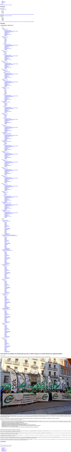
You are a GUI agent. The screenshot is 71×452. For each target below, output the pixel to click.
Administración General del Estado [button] (9, 31)
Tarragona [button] (6, 117)
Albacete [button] (6, 103)
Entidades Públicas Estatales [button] (8, 34)
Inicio (1, 14)
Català (2, 18)
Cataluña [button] (3, 113)
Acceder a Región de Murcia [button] (6, 210)
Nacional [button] (3, 28)
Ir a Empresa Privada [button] (5, 294)
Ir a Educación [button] (5, 279)
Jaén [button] (5, 41)
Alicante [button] (6, 142)
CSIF (1, 446)
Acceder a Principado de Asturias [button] (7, 202)
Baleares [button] (6, 223)
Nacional (3, 14)
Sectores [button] (4, 29)
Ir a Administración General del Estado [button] (7, 250)
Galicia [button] (2, 159)
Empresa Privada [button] (7, 33)
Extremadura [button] (3, 151)
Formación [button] (6, 59)
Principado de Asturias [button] (7, 233)
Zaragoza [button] (6, 53)
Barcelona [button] (6, 115)
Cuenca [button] (6, 104)
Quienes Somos (3, 1)
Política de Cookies (4, 450)
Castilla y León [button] (6, 225)
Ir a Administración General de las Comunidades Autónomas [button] (10, 235)
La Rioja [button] (3, 167)
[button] (1, 16)
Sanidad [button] (6, 35)
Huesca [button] (5, 52)
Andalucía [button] (3, 36)
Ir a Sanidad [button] (4, 338)
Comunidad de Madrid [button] (4, 132)
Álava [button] (5, 193)
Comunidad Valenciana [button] (4, 140)
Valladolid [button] (6, 93)
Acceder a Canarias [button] (5, 69)
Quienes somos (3, 447)
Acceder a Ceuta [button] (5, 125)
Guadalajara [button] (6, 105)
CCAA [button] (4, 221)
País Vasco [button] (3, 191)
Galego (3, 12)
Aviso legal (3, 448)
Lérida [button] (5, 116)
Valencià (3, 20)
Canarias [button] (6, 224)
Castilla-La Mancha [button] (4, 101)
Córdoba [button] (6, 39)
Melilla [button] (2, 175)
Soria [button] (5, 92)
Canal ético (3, 449)
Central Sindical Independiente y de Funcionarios (6, 15)
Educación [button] (6, 57)
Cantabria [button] (6, 239)
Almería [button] (6, 38)
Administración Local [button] (7, 32)
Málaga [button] (5, 42)
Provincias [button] (4, 37)
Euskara (3, 11)
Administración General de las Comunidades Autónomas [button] (11, 55)
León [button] (5, 90)
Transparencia (3, 2)
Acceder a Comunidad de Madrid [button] (7, 133)
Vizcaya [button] (6, 194)
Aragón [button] (3, 50)
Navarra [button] (3, 183)
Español (3, 10)
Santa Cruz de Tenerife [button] (7, 71)
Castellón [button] (6, 143)
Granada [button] (6, 40)
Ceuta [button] (2, 124)
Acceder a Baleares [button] (5, 61)
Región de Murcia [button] (7, 234)
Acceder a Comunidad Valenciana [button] (7, 141)
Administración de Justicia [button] (8, 30)
